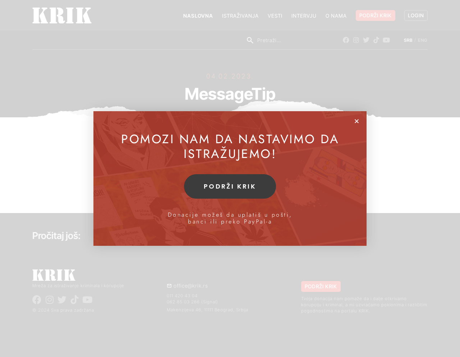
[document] (230, 178)
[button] (356, 121)
